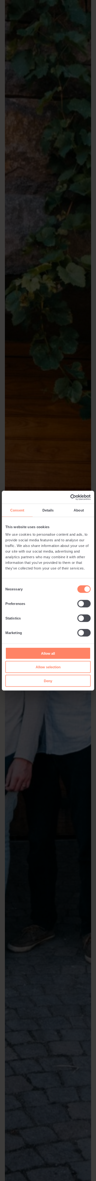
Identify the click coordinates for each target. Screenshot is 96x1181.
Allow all (48, 653)
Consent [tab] (17, 510)
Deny (48, 681)
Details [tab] (48, 510)
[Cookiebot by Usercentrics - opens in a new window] (70, 497)
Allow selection (48, 667)
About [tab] (79, 510)
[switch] (84, 603)
